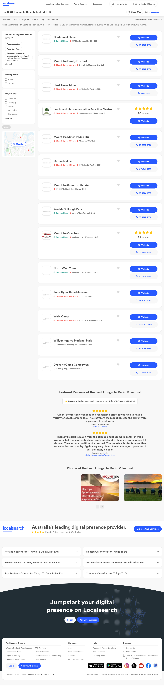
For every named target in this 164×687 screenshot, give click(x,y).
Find (15, 20)
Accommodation (13, 44)
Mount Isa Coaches (100, 426)
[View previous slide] (97, 506)
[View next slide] (102, 506)
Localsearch (6, 20)
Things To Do (25, 20)
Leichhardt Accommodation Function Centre (100, 455)
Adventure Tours (13, 49)
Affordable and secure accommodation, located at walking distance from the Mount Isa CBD (18, 57)
